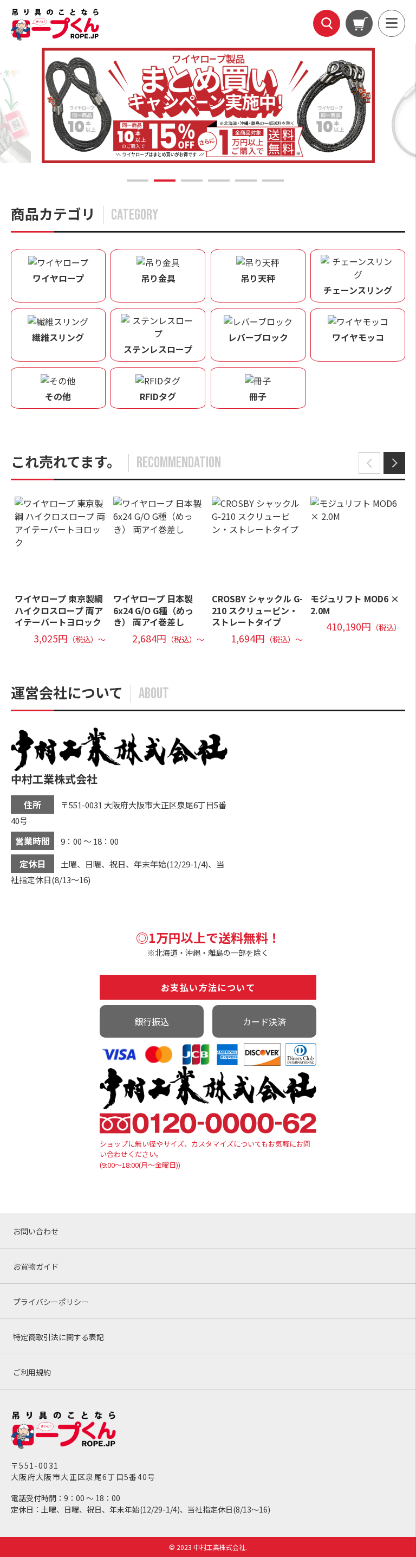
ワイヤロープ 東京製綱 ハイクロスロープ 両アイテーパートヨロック (59, 610)
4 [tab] (219, 180)
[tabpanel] (223, 105)
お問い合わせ (35, 1231)
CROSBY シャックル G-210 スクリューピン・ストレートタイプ (257, 610)
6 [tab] (273, 180)
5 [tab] (246, 180)
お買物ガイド (35, 1266)
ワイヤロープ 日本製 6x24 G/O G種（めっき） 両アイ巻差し (153, 610)
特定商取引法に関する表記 (58, 1336)
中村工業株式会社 (54, 779)
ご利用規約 (32, 1372)
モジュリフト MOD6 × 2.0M (354, 604)
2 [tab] (165, 180)
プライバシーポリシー (51, 1301)
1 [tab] (137, 180)
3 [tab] (192, 180)
